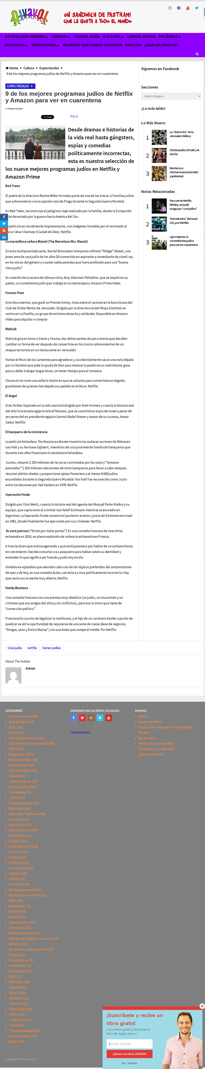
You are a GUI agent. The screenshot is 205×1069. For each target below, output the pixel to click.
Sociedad (14, 45)
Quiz (12, 976)
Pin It (74, 116)
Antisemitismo (20, 716)
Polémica (168, 37)
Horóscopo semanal (24, 895)
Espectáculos (18, 86)
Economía (16, 819)
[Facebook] (73, 717)
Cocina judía (87, 37)
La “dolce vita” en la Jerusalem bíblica (181, 134)
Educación (17, 824)
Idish (12, 900)
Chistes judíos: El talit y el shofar (184, 152)
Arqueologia (18, 721)
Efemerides (17, 830)
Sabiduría (16, 981)
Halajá (13, 879)
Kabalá (14, 911)
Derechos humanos (23, 813)
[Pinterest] (82, 717)
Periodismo (17, 965)
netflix (32, 648)
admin (30, 668)
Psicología (17, 971)
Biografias (16, 754)
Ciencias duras (20, 781)
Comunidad (17, 792)
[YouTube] (108, 717)
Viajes (13, 1041)
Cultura (111, 37)
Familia (14, 857)
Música (14, 944)
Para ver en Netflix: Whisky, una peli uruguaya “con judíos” (183, 205)
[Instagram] (91, 717)
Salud (13, 987)
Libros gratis (142, 37)
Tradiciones (43, 45)
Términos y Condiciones (156, 748)
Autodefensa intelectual (28, 743)
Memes (143, 732)
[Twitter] (99, 717)
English (133, 45)
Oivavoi (31, 1059)
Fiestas (14, 862)
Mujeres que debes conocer (92, 45)
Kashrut (15, 916)
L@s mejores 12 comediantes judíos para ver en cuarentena (184, 241)
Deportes (16, 808)
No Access (146, 738)
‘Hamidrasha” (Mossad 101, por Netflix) (183, 221)
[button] (139, 1019)
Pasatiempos (19, 960)
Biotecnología (20, 759)
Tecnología (17, 1009)
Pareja (13, 954)
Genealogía (17, 868)
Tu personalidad (21, 1030)
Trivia (13, 1025)
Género (14, 873)
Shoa (13, 992)
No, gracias (129, 1063)
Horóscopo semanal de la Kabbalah (165, 727)
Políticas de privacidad (155, 743)
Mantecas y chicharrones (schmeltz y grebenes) (184, 172)
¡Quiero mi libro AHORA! (130, 1054)
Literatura (16, 927)
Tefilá (13, 1014)
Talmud (14, 1003)
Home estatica (149, 721)
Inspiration (17, 906)
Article (14, 732)
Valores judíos (19, 1036)
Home (143, 716)
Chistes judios (19, 770)
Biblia (13, 748)
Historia (15, 884)
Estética (15, 851)
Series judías (51, 648)
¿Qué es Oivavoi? (161, 45)
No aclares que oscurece (28, 949)
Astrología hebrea (25, 37)
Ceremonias (18, 765)
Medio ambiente (21, 933)
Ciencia (59, 37)
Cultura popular (21, 803)
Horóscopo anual (22, 889)
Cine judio (15, 648)
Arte (12, 727)
